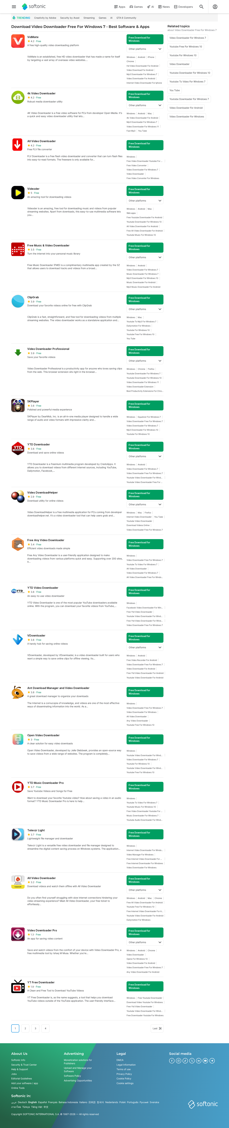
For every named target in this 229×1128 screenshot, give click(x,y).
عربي (14, 1102)
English (32, 1102)
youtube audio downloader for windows (145, 820)
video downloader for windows (141, 712)
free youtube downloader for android (144, 217)
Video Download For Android (140, 70)
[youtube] (205, 1060)
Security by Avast (69, 17)
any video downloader (137, 720)
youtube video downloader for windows (145, 1011)
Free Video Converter (137, 165)
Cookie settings (125, 1083)
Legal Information (126, 1064)
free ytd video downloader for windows (145, 621)
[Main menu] (14, 6)
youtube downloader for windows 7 (143, 373)
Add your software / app (24, 1083)
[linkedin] (198, 1060)
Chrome (130, 61)
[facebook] (172, 1060)
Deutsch (22, 1102)
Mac (150, 113)
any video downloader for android (143, 972)
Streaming (89, 17)
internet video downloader (139, 517)
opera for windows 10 (137, 959)
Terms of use (124, 1069)
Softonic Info (18, 1060)
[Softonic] (34, 6)
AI (152, 6)
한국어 (100, 1102)
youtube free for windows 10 (140, 334)
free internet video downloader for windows (145, 859)
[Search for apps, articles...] (201, 6)
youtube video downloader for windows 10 (145, 477)
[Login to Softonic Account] (215, 6)
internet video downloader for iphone (144, 83)
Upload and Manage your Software (78, 1069)
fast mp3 (131, 131)
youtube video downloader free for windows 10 (145, 482)
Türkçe (26, 1106)
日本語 (92, 1102)
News (166, 6)
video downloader (135, 174)
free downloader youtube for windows (145, 1015)
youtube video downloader (139, 521)
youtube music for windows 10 (141, 235)
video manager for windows (140, 854)
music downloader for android (141, 282)
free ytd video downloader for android (145, 673)
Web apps (131, 213)
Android (141, 57)
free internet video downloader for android (145, 911)
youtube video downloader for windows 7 (145, 616)
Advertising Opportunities (78, 1080)
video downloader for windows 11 (143, 126)
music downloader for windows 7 (142, 274)
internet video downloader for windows (145, 850)
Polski (122, 1102)
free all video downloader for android (145, 230)
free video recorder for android (142, 660)
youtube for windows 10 (138, 330)
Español (42, 1102)
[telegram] (212, 1060)
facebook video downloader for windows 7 (145, 607)
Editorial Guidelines (21, 1078)
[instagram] (178, 1060)
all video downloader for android (142, 226)
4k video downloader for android (142, 118)
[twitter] (192, 1060)
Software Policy (72, 1076)
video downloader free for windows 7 (145, 421)
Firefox (151, 369)
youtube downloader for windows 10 (144, 222)
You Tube (142, 131)
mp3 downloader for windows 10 (142, 278)
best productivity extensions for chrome (145, 391)
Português (132, 1102)
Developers (185, 6)
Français (52, 1102)
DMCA (120, 1060)
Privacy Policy (124, 1073)
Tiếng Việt (36, 1106)
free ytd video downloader (139, 612)
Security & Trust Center (24, 1064)
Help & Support (19, 1069)
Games (138, 6)
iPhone (151, 57)
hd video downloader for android (142, 66)
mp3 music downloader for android (143, 287)
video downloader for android (141, 78)
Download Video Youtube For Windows (145, 1002)
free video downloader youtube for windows (145, 161)
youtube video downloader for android (145, 677)
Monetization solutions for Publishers (78, 1062)
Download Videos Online (138, 525)
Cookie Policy (124, 1078)
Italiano (83, 1102)
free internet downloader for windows (145, 863)
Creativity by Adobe (45, 17)
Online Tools (17, 1087)
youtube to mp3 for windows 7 (141, 321)
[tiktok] (185, 1060)
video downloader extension (140, 386)
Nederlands (111, 1102)
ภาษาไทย (16, 1106)
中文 (46, 1106)
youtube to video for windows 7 (142, 564)
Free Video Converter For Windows (143, 178)
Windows (131, 57)
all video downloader (137, 568)
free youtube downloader (150, 998)
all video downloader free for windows (145, 577)
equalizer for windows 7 (149, 417)
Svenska (154, 1102)
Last (155, 1028)
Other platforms (137, 48)
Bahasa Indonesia (68, 1102)
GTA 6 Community (126, 17)
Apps (122, 6)
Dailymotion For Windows (138, 325)
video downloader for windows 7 (142, 169)
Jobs (14, 1073)
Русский (144, 1102)
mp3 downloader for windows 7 (142, 74)
